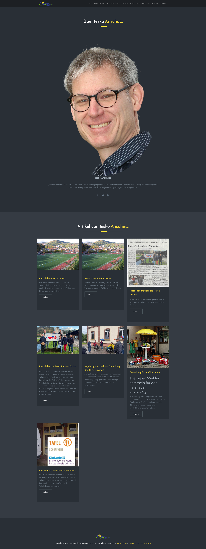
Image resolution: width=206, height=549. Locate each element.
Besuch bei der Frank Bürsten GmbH (57, 366)
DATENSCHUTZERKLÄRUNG (140, 543)
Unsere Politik (99, 3)
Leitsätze (124, 3)
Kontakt (155, 3)
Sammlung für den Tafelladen (145, 372)
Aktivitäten (145, 3)
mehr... (45, 297)
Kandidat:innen (113, 3)
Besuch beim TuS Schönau (98, 278)
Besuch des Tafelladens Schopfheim (57, 470)
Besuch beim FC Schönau (52, 278)
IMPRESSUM (122, 543)
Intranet (163, 3)
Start (90, 3)
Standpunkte (134, 3)
